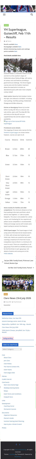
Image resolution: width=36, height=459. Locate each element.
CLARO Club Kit (6, 379)
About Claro (7, 357)
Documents (5, 413)
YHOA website (8, 253)
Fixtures (9, 41)
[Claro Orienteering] (18, 7)
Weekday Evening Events (11, 388)
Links (3, 400)
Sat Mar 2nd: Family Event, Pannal (20, 268)
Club (3, 355)
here (16, 44)
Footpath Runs (8, 397)
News (5, 294)
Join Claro (7, 360)
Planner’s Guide (9, 418)
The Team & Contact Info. (11, 366)
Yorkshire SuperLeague (11, 132)
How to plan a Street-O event (13, 424)
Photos (4, 428)
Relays (6, 391)
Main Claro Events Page (11, 385)
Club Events (5, 382)
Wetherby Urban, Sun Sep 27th (11, 318)
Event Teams (8, 370)
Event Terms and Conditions (12, 394)
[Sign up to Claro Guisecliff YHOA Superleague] (18, 121)
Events (6, 25)
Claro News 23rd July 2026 (17, 298)
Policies (4, 376)
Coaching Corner (9, 406)
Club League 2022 (9, 373)
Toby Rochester (18, 302)
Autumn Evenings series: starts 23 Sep (14, 321)
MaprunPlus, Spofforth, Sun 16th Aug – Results (16, 324)
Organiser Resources (10, 415)
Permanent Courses (10, 409)
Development (6, 403)
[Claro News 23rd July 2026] (18, 283)
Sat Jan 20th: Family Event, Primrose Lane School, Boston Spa (18, 262)
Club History (7, 363)
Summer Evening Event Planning (14, 421)
